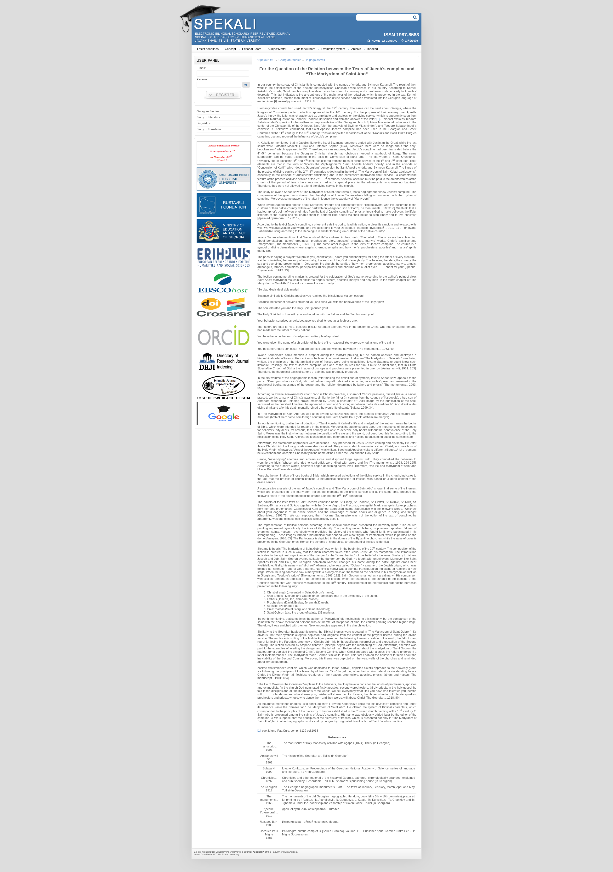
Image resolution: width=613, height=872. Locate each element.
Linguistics (203, 123)
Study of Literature (208, 117)
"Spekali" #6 (265, 60)
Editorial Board (251, 49)
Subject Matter (277, 49)
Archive (356, 49)
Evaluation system (333, 49)
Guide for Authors (304, 49)
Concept (230, 49)
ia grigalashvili (315, 60)
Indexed (372, 49)
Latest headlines (208, 49)
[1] (378, 119)
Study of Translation (209, 129)
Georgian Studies (208, 111)
